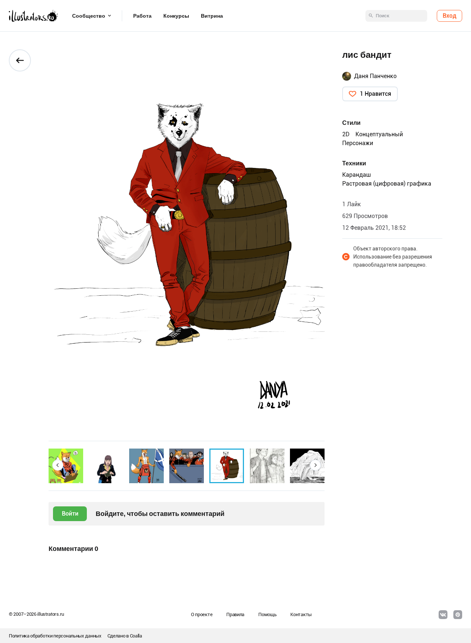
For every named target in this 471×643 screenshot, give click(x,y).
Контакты (301, 614)
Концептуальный (379, 134)
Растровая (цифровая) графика (386, 183)
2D (346, 134)
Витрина (212, 16)
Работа (142, 16)
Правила (235, 614)
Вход (449, 15)
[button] (57, 465)
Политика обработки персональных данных (55, 636)
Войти (70, 513)
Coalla (136, 636)
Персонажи (357, 143)
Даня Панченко (375, 76)
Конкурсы (176, 16)
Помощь (267, 614)
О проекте (201, 614)
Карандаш (356, 174)
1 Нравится (375, 93)
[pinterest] (457, 614)
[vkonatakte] (443, 614)
